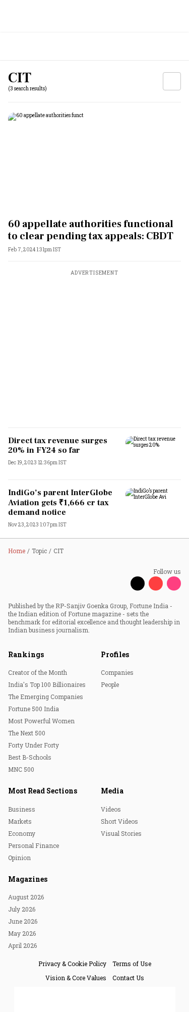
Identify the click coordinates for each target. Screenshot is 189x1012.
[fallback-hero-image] (94, 161)
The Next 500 (26, 733)
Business (21, 809)
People (110, 684)
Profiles (115, 654)
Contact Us (128, 978)
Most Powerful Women (41, 721)
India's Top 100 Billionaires (47, 684)
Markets (20, 821)
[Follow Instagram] (174, 583)
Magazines (27, 879)
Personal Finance (33, 845)
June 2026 (22, 921)
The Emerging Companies (45, 697)
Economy (21, 833)
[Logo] (31, 46)
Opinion (19, 858)
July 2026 (21, 909)
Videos (111, 809)
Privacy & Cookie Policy (72, 964)
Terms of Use (131, 964)
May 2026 (22, 933)
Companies (117, 672)
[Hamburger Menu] (175, 46)
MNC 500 (21, 769)
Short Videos (119, 821)
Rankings (26, 654)
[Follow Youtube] (156, 583)
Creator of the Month (37, 672)
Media (112, 790)
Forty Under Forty (33, 745)
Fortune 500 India (33, 709)
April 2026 (22, 945)
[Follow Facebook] (119, 583)
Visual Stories (121, 833)
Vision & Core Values (75, 978)
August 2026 (26, 897)
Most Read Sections (42, 790)
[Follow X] (138, 583)
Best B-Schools (29, 757)
